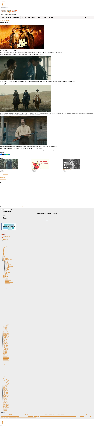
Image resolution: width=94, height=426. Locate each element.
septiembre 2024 (6, 336)
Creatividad (24, 17)
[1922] (15, 164)
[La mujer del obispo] (46, 164)
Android (10, 414)
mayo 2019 (5, 399)
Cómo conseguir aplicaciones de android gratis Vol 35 (70, 414)
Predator (4, 417)
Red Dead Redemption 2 (11, 417)
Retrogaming (5, 276)
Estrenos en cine (30, 416)
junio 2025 (5, 327)
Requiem (15, 417)
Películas (4, 260)
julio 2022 (5, 362)
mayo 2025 (5, 328)
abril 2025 (5, 329)
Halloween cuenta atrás (46, 416)
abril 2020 (5, 388)
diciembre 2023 (6, 345)
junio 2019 (5, 398)
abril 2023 (5, 353)
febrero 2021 (5, 378)
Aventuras (7, 263)
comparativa (42, 414)
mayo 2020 (5, 387)
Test (4, 292)
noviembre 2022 (6, 358)
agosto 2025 (5, 325)
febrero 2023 (5, 355)
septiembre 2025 (6, 324)
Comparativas (5, 244)
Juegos (4, 249)
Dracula (2, 416)
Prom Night (7, 417)
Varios (4, 293)
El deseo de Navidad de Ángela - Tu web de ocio (11, 309)
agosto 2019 (5, 396)
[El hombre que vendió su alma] (78, 164)
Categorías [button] (51, 17)
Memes (4, 253)
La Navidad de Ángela (25, 309)
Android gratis (15, 414)
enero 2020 (5, 391)
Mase (4, 234)
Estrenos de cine (31, 17)
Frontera (38, 416)
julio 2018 (5, 409)
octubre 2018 (5, 406)
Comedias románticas (9, 266)
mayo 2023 (5, 352)
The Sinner (27, 417)
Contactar (3, 1)
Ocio (4, 257)
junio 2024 (5, 339)
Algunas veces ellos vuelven (6, 236)
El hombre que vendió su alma (67, 169)
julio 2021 (5, 373)
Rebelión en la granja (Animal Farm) (13, 308)
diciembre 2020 (6, 380)
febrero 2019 (5, 402)
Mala (3, 217)
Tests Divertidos (16, 17)
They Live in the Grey (7, 300)
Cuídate (45, 17)
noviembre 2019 (6, 393)
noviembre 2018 (6, 405)
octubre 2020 (5, 382)
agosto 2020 (5, 384)
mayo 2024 (5, 340)
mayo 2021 (5, 375)
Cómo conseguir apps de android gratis (82, 414)
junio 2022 (5, 363)
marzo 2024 (5, 342)
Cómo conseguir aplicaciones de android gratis (54, 414)
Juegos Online (5, 251)
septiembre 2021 (6, 371)
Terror (6, 273)
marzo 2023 (5, 354)
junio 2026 (5, 315)
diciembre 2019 (6, 392)
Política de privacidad (5, 2)
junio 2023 (5, 351)
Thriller (1, 20)
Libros (4, 252)
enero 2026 (5, 320)
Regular (4, 216)
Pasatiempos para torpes (7, 259)
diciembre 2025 (6, 321)
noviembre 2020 (6, 381)
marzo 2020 (5, 389)
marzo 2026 (5, 318)
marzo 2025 (5, 330)
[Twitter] (85, 17)
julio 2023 (5, 350)
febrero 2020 (5, 390)
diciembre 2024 (6, 333)
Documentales (7, 267)
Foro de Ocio (8, 17)
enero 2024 (5, 344)
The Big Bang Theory (23, 417)
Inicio (3, 17)
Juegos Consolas (6, 250)
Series (4, 277)
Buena (4, 215)
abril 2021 (5, 376)
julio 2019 (5, 397)
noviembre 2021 (6, 369)
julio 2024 (5, 338)
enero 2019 (5, 403)
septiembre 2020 (6, 383)
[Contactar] (92, 17)
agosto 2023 (5, 349)
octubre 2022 (5, 359)
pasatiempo (82, 416)
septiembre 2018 (6, 407)
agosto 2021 (5, 372)
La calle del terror (52, 416)
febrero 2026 (5, 319)
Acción (6, 261)
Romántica (7, 286)
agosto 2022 (5, 361)
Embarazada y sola (18, 307)
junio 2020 (5, 386)
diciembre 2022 (6, 357)
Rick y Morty (18, 417)
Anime (6, 262)
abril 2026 (5, 317)
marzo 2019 (5, 401)
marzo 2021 (5, 377)
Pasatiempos (5, 258)
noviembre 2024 (6, 334)
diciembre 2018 (6, 404)
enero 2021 (5, 379)
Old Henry (6, 174)
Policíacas (7, 270)
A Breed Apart (5, 301)
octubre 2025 (5, 323)
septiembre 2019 (6, 395)
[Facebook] (88, 17)
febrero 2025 (5, 331)
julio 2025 (5, 326)
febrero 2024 (5, 343)
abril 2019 (5, 400)
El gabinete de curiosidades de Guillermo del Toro (12, 416)
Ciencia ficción (8, 264)
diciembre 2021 (6, 368)
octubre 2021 (5, 370)
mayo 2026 (5, 316)
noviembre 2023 (6, 346)
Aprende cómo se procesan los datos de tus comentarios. (22, 206)
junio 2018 (5, 410)
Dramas (6, 268)
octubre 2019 (5, 394)
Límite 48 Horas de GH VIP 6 (68, 416)
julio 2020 (5, 385)
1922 (1, 169)
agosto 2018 (5, 408)
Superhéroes (7, 272)
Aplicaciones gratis (30, 414)
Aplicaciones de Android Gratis (22, 414)
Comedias (7, 265)
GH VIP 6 (41, 416)
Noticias (4, 256)
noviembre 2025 (6, 322)
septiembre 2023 (6, 348)
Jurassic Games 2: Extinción (6, 233)
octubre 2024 (5, 335)
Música (4, 254)
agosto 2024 (5, 337)
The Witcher (30, 417)
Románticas (7, 271)
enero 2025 (5, 332)
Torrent (33, 417)
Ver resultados (47, 221)
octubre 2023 (5, 347)
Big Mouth (34, 414)
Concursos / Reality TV (7, 245)
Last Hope (55, 416)
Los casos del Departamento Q (60, 416)
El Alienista (4, 416)
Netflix (4, 255)
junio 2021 (5, 374)
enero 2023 (5, 356)
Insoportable (5, 218)
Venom (35, 417)
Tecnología (39, 17)
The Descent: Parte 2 (5, 239)
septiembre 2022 (6, 360)
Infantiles (7, 269)
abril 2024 (5, 341)
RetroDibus (5, 275)
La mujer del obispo (34, 169)
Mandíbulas (74, 416)
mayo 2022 (5, 364)
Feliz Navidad (35, 416)
